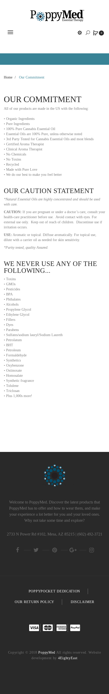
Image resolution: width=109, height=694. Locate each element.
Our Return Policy (34, 602)
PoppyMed (46, 652)
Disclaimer (82, 602)
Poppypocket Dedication (54, 591)
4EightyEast (68, 658)
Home (8, 77)
